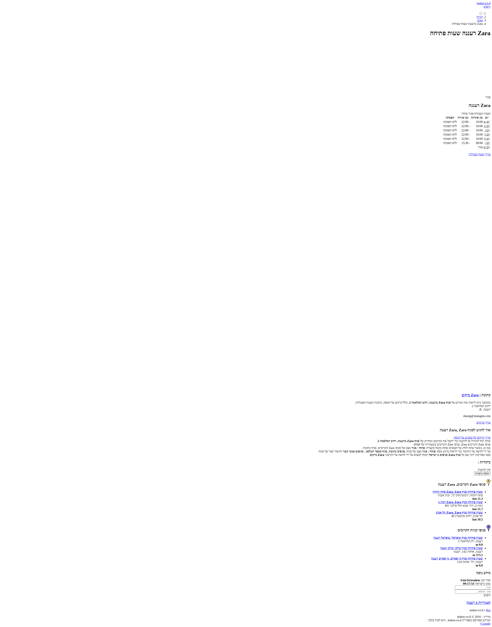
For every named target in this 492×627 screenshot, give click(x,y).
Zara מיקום (470, 395)
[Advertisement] (375, 68)
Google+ (485, 623)
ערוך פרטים (483, 422)
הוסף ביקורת (482, 473)
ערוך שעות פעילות (479, 154)
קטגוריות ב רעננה (478, 603)
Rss (488, 610)
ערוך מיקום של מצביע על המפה (472, 437)
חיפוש (487, 6)
